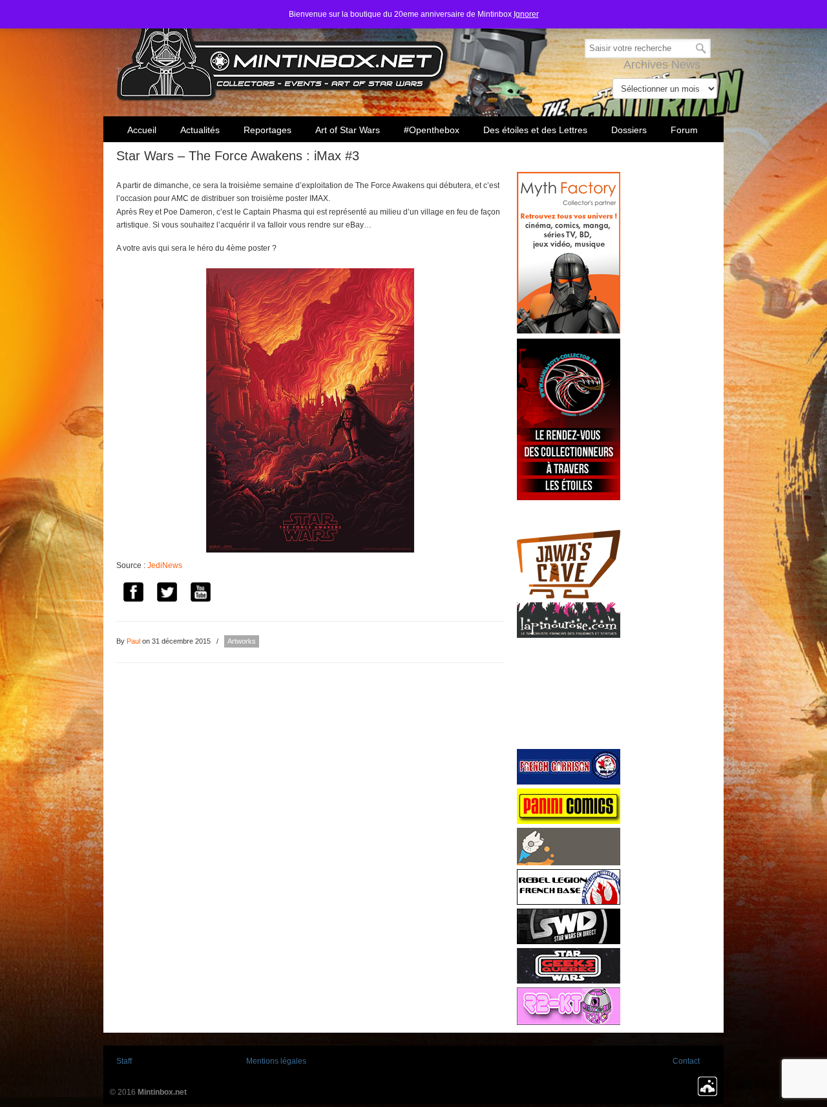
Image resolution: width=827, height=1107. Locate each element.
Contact (686, 1061)
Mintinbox (282, 52)
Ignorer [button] (526, 14)
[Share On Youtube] (200, 594)
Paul (133, 641)
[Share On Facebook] (133, 594)
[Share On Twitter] (167, 594)
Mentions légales (276, 1061)
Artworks (241, 641)
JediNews (164, 565)
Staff (124, 1061)
